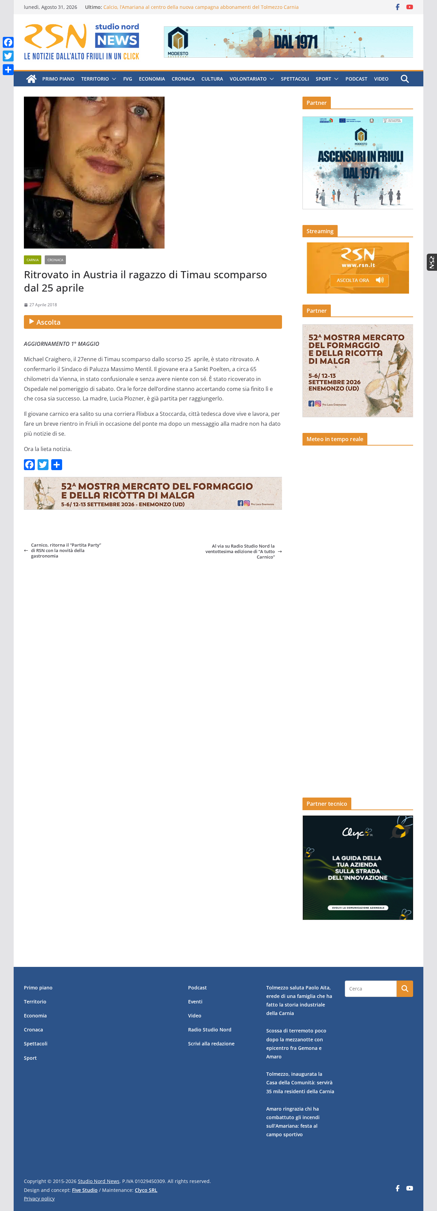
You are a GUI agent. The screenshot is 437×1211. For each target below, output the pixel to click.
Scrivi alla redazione (211, 1043)
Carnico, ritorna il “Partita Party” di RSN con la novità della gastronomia (66, 550)
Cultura (212, 78)
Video (381, 78)
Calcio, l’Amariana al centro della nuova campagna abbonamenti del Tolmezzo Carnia (201, 7)
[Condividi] (8, 69)
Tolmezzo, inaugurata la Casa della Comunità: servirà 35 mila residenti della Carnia (300, 1082)
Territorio (95, 78)
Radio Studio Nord (209, 1029)
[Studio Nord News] (31, 78)
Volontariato (248, 78)
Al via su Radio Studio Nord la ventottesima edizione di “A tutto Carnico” (240, 551)
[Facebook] (8, 42)
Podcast (356, 78)
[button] (112, 79)
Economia (152, 78)
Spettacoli (295, 78)
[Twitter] (8, 56)
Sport (323, 78)
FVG (127, 78)
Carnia (33, 259)
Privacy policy (39, 1198)
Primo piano (58, 78)
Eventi (195, 1001)
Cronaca (183, 78)
